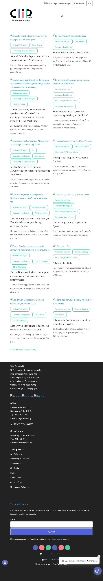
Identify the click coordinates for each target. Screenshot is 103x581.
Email (12, 519)
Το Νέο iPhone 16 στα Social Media (71, 52)
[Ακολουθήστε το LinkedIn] (35, 547)
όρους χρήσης (57, 539)
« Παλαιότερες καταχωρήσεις (23, 349)
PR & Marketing (19, 104)
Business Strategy (39, 207)
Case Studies (79, 42)
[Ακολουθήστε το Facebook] (42, 547)
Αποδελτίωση (16, 454)
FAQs (12, 473)
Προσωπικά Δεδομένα (20, 487)
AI (33, 150)
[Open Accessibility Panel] (5, 563)
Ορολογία (14, 468)
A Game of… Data (62, 262)
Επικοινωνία (79, 3)
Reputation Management (64, 106)
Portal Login (64, 3)
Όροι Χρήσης (16, 482)
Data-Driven (37, 45)
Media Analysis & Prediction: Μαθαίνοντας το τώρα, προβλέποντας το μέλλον (30, 170)
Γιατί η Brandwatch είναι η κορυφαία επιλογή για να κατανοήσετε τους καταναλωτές (29, 276)
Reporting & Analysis (19, 459)
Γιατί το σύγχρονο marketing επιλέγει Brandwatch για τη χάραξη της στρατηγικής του (29, 222)
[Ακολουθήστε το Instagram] (48, 547)
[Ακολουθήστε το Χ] (54, 547)
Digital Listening (41, 261)
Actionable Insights (20, 45)
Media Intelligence (82, 147)
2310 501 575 (21, 439)
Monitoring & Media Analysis (24, 51)
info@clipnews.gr (24, 418)
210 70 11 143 (21, 414)
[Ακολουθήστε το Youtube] (67, 547)
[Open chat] (98, 571)
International (15, 463)
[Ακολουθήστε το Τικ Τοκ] (61, 547)
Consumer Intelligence (63, 47)
